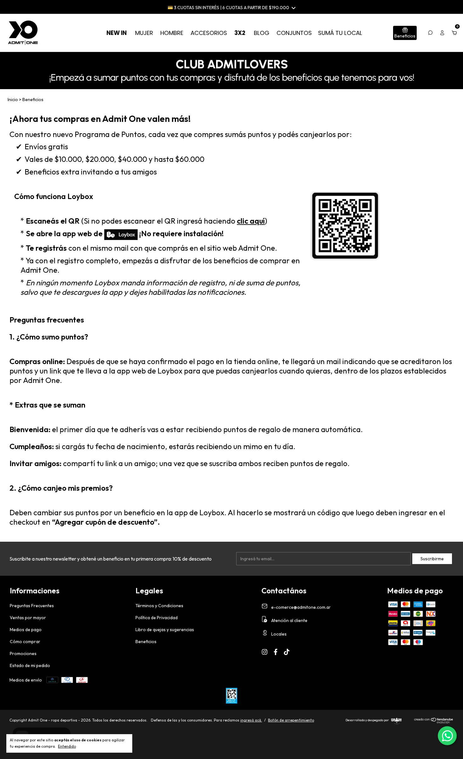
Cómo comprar (25, 641)
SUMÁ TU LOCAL (340, 33)
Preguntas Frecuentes (32, 605)
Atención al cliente (288, 620)
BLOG (261, 33)
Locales (278, 634)
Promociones (23, 653)
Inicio (13, 99)
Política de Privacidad (156, 617)
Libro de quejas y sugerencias (164, 629)
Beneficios (146, 641)
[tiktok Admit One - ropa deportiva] (286, 652)
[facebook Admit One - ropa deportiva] (275, 652)
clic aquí (251, 220)
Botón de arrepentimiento (291, 720)
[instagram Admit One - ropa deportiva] (264, 652)
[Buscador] (430, 33)
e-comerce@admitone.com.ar (301, 607)
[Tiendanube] (434, 722)
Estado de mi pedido (30, 665)
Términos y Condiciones (159, 605)
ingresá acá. (251, 720)
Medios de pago (26, 629)
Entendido (67, 746)
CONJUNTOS (294, 33)
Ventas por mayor (28, 617)
